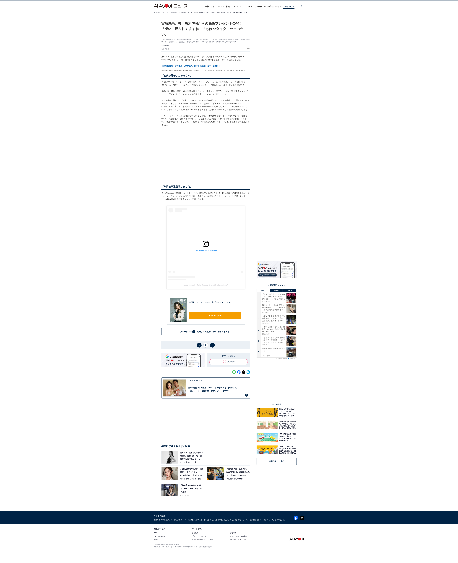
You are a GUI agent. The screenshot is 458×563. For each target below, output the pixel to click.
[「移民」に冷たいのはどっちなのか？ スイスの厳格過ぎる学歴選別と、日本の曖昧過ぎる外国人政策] (287, 449)
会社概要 (195, 533)
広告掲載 (233, 533)
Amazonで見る (215, 315)
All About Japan (159, 536)
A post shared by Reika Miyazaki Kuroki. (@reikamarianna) (206, 285)
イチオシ (157, 539)
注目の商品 (268, 6)
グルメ (221, 6)
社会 (228, 6)
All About (157, 533)
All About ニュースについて (239, 539)
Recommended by (281, 358)
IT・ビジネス (237, 6)
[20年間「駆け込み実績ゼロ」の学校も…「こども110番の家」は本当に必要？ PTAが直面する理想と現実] (287, 425)
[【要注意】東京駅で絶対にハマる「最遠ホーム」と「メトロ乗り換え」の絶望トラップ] (287, 437)
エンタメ (248, 6)
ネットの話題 (288, 6)
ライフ (213, 6)
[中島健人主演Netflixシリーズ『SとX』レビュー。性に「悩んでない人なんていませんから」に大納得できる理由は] (287, 412)
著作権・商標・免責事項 (238, 536)
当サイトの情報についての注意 (203, 539)
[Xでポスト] (243, 372)
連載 (207, 6)
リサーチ (258, 6)
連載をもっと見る (276, 461)
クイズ (278, 6)
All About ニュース (160, 12)
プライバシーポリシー (200, 536)
